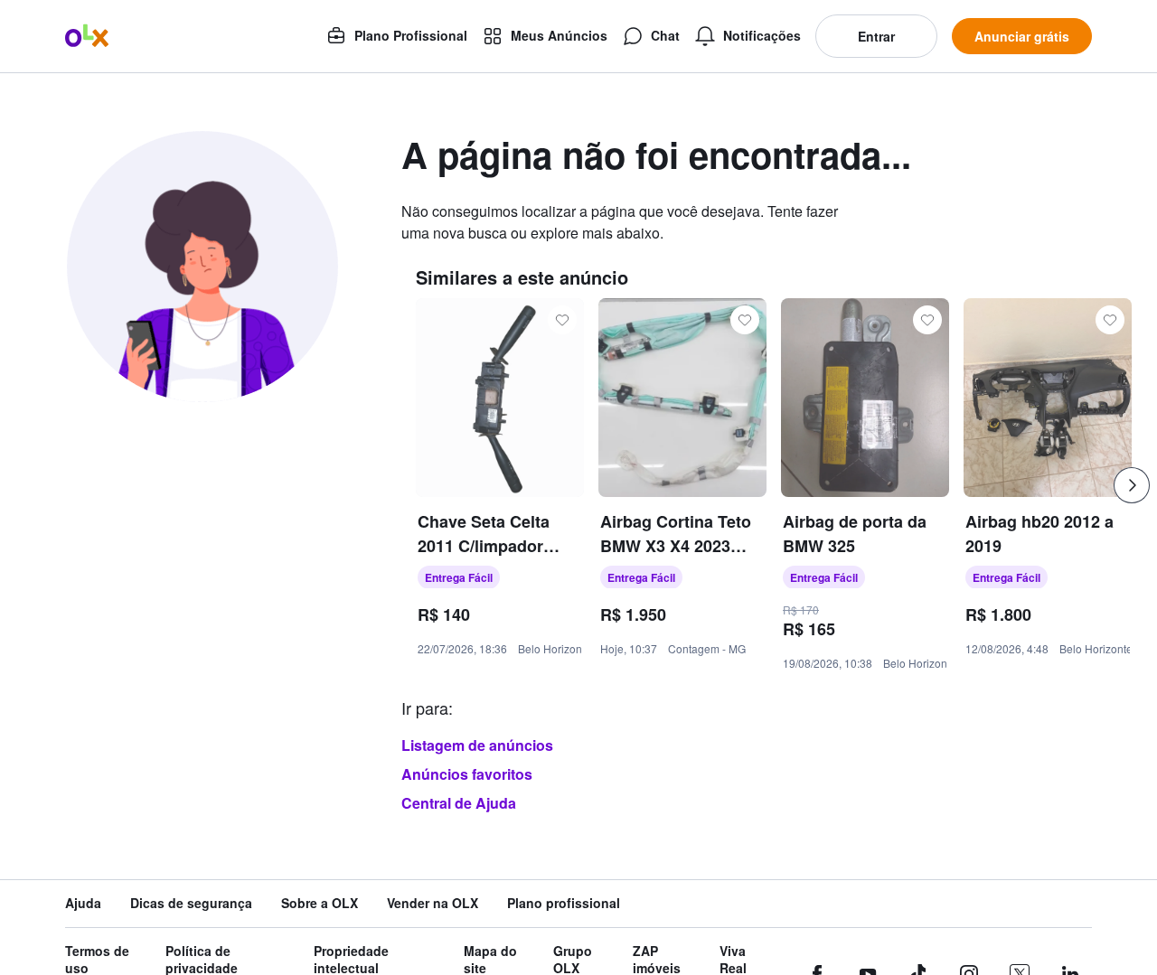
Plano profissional (563, 903)
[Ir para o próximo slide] (1132, 485)
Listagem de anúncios (477, 745)
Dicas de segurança (191, 903)
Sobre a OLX (319, 903)
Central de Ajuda (458, 802)
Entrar (876, 36)
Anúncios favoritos (466, 774)
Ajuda (83, 903)
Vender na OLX (432, 903)
